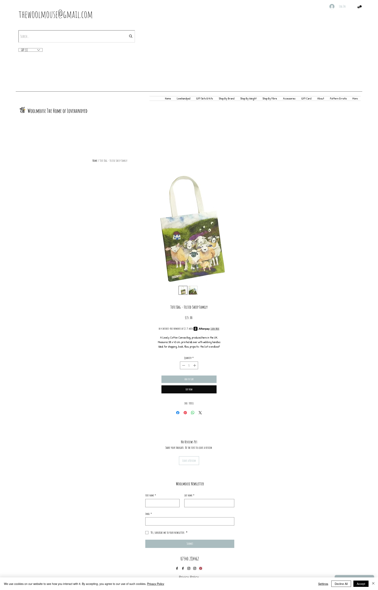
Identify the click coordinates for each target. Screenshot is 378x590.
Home (95, 161)
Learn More (214, 328)
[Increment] (195, 365)
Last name (189, 495)
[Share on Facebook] (177, 412)
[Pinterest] (201, 568)
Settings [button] (323, 584)
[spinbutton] (189, 365)
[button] (359, 6)
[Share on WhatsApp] (192, 412)
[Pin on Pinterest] (185, 412)
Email (148, 513)
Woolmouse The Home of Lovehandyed (57, 110)
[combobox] (77, 36)
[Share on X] (200, 412)
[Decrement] (183, 365)
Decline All (341, 584)
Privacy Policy (155, 584)
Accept (361, 584)
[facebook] (177, 568)
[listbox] (31, 50)
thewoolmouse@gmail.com (56, 14)
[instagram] (189, 568)
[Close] (373, 584)
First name (150, 495)
